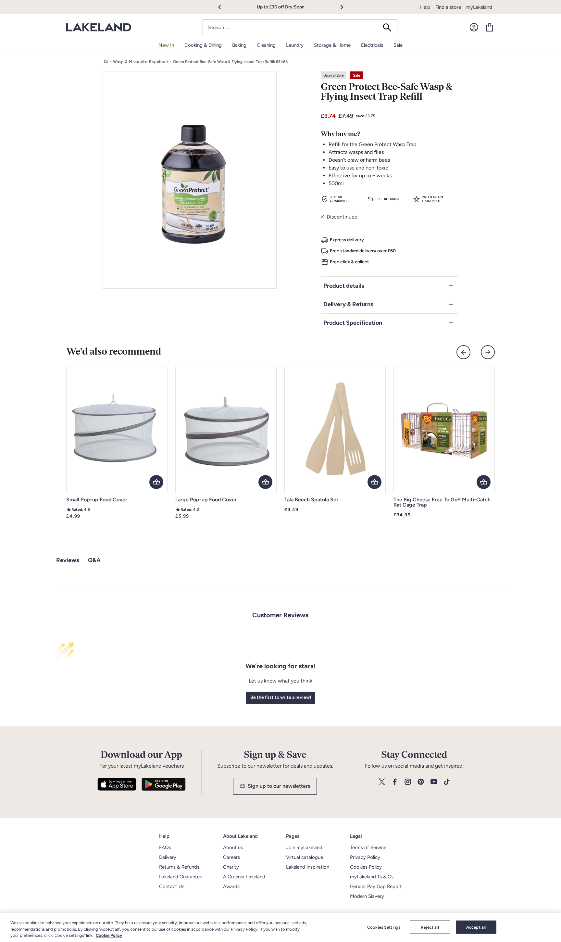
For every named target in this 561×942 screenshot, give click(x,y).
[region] (280, 927)
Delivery (167, 857)
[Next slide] (488, 352)
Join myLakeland (304, 847)
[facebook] (395, 782)
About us (233, 847)
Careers (231, 857)
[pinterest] (421, 782)
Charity (231, 867)
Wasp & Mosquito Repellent (140, 61)
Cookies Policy (366, 867)
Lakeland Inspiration (307, 867)
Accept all (476, 926)
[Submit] (389, 27)
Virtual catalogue (304, 857)
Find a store (448, 7)
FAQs (165, 847)
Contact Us (171, 886)
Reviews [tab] (67, 560)
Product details (343, 285)
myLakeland (479, 7)
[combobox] (300, 27)
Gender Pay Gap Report (376, 886)
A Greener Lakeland (244, 877)
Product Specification (352, 322)
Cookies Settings (383, 926)
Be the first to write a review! (280, 697)
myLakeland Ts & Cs (371, 877)
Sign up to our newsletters (279, 786)
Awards (231, 886)
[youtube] (434, 782)
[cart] (489, 27)
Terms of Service (368, 847)
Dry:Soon (295, 7)
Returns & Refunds (179, 867)
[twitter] (382, 782)
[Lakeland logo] (98, 27)
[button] (223, 7)
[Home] (105, 62)
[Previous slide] (463, 352)
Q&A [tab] (94, 560)
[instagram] (408, 782)
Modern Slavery (367, 896)
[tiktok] (447, 782)
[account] (474, 27)
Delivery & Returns (348, 304)
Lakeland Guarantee (180, 877)
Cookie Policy (109, 935)
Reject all (430, 926)
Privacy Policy (365, 857)
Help (425, 7)
